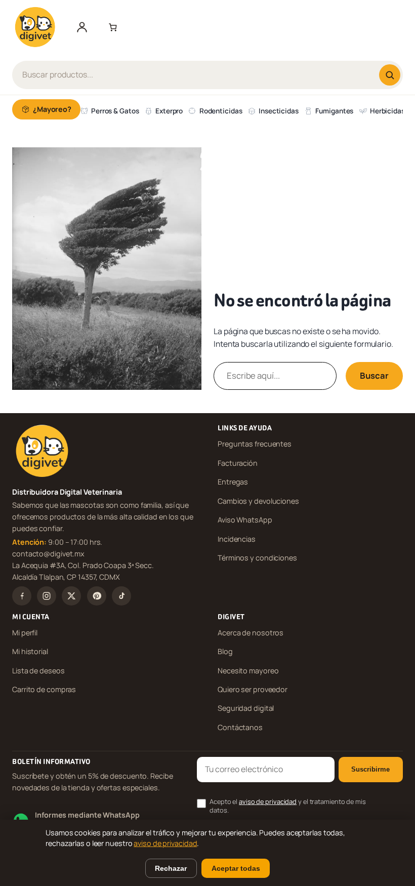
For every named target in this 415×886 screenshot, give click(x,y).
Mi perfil (24, 632)
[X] (71, 596)
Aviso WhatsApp (245, 520)
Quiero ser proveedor (252, 689)
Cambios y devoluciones (258, 501)
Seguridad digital (246, 708)
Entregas (233, 482)
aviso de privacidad (268, 801)
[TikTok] (121, 596)
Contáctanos (240, 727)
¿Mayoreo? (52, 109)
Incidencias (237, 539)
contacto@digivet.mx (48, 553)
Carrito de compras (44, 689)
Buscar (374, 375)
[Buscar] (389, 75)
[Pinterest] (96, 596)
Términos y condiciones (257, 557)
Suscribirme (370, 769)
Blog (225, 651)
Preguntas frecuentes (255, 444)
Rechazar (171, 868)
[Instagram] (46, 596)
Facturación (238, 463)
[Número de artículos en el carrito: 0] (111, 27)
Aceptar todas (236, 868)
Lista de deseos (38, 670)
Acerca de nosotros (250, 632)
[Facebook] (21, 596)
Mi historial (30, 651)
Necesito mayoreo (248, 670)
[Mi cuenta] (82, 27)
